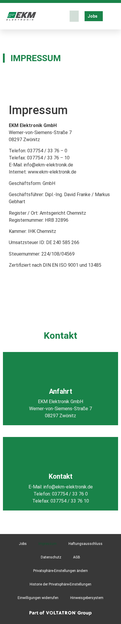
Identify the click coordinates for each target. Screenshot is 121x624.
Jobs (23, 544)
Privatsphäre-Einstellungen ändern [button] (60, 571)
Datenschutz (51, 557)
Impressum (47, 544)
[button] (74, 16)
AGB (76, 557)
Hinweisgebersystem (86, 598)
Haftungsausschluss (85, 544)
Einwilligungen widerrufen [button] (38, 598)
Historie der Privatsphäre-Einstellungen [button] (60, 584)
